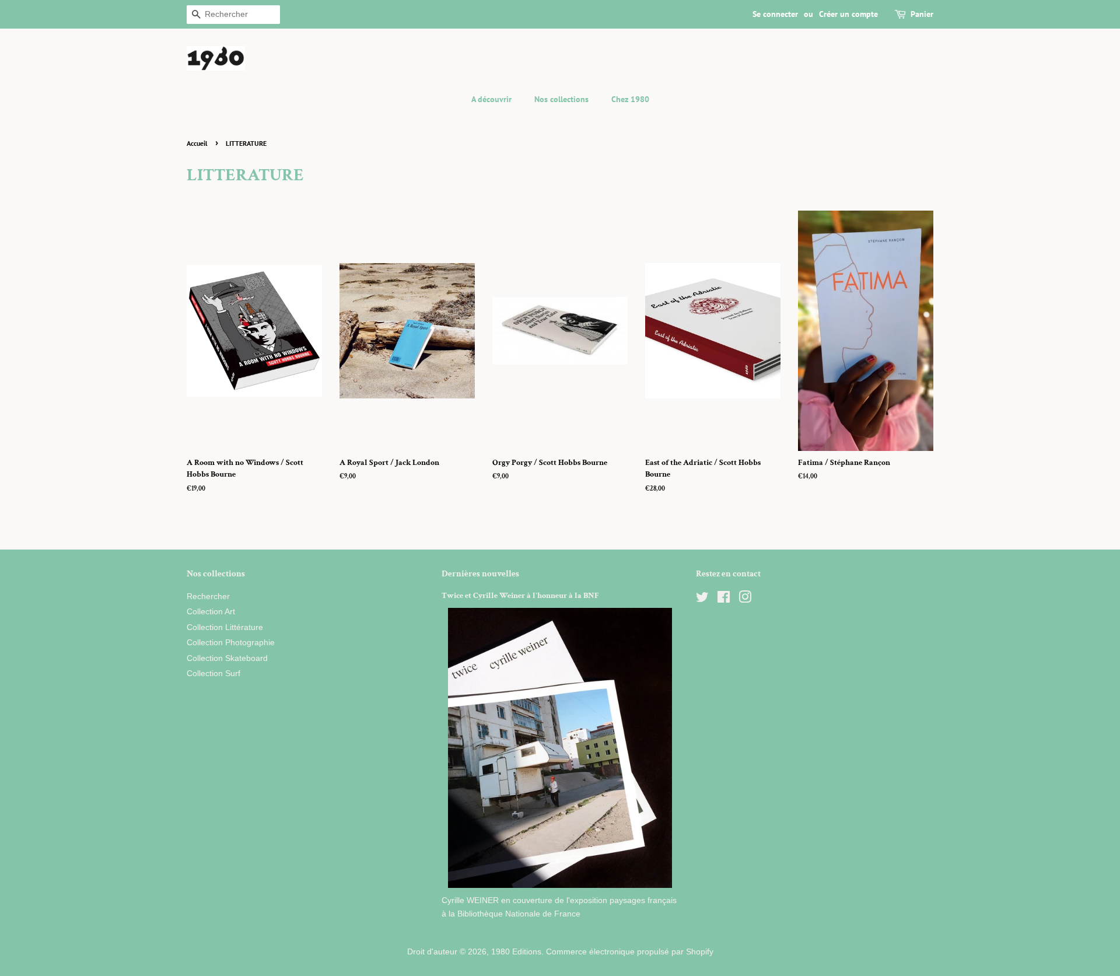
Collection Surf (213, 673)
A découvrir (491, 99)
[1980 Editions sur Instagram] (744, 599)
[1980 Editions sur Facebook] (723, 599)
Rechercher (208, 596)
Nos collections (561, 99)
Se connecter (775, 14)
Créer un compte (848, 14)
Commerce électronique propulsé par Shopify (629, 951)
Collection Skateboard (227, 658)
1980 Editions (516, 951)
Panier (922, 14)
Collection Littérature (225, 627)
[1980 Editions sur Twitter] (702, 599)
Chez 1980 (630, 99)
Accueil (197, 143)
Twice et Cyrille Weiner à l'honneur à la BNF (520, 595)
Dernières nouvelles (480, 573)
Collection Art (211, 611)
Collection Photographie (231, 642)
